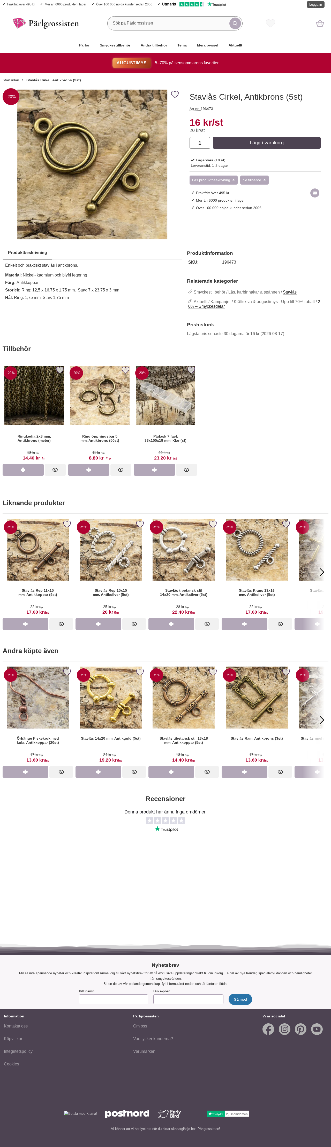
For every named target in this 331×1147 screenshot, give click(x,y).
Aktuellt (235, 45)
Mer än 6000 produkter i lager (65, 4)
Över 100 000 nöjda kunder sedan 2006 (124, 4)
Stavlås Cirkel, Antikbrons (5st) (53, 80)
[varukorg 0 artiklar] (320, 23)
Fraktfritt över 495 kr (21, 4)
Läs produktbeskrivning (211, 180)
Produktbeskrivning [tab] (27, 252)
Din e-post (161, 991)
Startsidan (11, 80)
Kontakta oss (16, 1026)
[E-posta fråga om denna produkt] (314, 192)
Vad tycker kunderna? (153, 1039)
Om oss (140, 1026)
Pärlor (84, 45)
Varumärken (144, 1051)
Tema (182, 45)
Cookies (11, 1064)
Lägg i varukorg (267, 142)
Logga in (315, 4)
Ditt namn (86, 991)
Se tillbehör (252, 180)
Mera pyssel (207, 45)
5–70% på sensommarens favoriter (167, 63)
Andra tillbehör (154, 45)
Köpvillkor (13, 1039)
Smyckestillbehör (115, 45)
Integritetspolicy (18, 1051)
